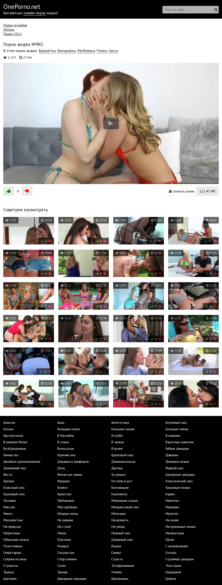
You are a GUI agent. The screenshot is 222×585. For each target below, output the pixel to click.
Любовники (65, 500)
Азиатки (9, 422)
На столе (64, 526)
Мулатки (171, 513)
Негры (61, 533)
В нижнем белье (15, 442)
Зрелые (8, 481)
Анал (60, 422)
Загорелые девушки (180, 474)
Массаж (9, 507)
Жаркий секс (174, 468)
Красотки (64, 494)
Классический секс (179, 481)
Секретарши (12, 552)
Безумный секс (176, 422)
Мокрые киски (67, 513)
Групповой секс (122, 455)
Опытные (64, 539)
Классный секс (14, 487)
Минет (8, 513)
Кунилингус (119, 494)
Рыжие (116, 546)
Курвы (170, 494)
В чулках (117, 442)
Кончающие (120, 487)
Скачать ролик (193, 191)
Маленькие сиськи (124, 500)
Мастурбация (67, 507)
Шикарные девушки (71, 578)
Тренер (62, 572)
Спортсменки (67, 559)
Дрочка (116, 468)
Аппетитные (120, 422)
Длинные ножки (177, 461)
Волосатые (65, 448)
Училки (116, 572)
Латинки (9, 500)
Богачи (8, 429)
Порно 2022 (12, 34)
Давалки (171, 455)
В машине (172, 435)
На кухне (172, 520)
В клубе (117, 435)
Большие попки (68, 429)
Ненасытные (174, 533)
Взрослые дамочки (179, 442)
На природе (12, 526)
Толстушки (173, 565)
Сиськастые (65, 552)
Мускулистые (13, 520)
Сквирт (116, 552)
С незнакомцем (176, 546)
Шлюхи (170, 578)
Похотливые (12, 546)
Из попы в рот (121, 481)
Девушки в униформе (73, 461)
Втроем (117, 448)
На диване (65, 520)
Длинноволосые (123, 461)
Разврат (63, 546)
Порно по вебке (15, 25)
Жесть (7, 474)
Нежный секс (121, 533)
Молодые (118, 513)
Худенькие (173, 572)
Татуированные (122, 565)
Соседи (170, 552)
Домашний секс (14, 468)
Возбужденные (14, 448)
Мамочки (172, 500)
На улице (118, 526)
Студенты (10, 565)
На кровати (119, 520)
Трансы (8, 572)
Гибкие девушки (177, 448)
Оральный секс (122, 539)
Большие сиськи (123, 429)
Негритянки (11, 533)
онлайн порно (34, 13)
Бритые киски (13, 435)
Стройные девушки (179, 559)
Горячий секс (66, 455)
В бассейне (65, 435)
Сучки (61, 565)
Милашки (172, 507)
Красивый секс (14, 494)
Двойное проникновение (21, 461)
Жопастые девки (69, 474)
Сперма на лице (14, 559)
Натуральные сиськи (180, 526)
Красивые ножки (177, 487)
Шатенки (9, 578)
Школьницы (119, 578)
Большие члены (176, 429)
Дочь (61, 468)
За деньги (118, 474)
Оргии (169, 539)
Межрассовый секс (125, 507)
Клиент (62, 487)
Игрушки (63, 481)
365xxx (8, 29)
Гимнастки (10, 455)
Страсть (117, 559)
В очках (63, 442)
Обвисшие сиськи (16, 539)
